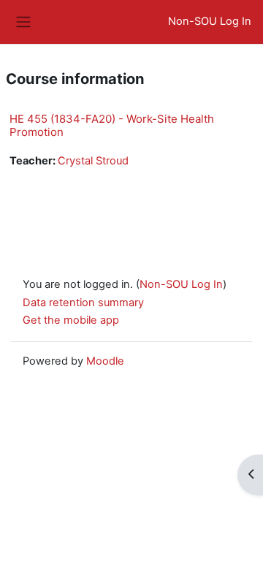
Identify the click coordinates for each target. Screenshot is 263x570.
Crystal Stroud (93, 160)
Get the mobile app (71, 320)
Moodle (105, 361)
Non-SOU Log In (209, 21)
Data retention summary (83, 302)
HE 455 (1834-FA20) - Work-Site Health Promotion (111, 125)
